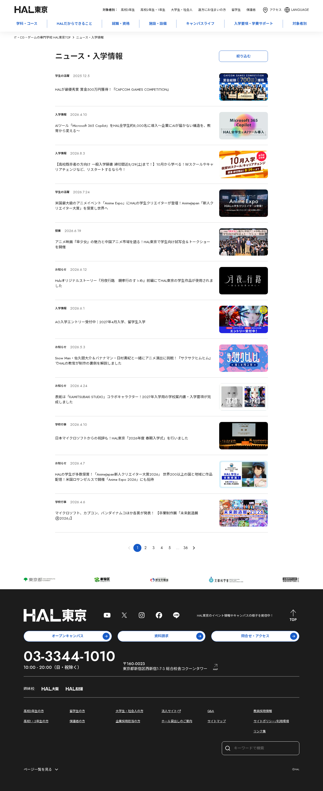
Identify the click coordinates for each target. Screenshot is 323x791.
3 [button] (154, 547)
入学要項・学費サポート (253, 23)
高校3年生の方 (34, 711)
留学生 (236, 10)
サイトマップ (216, 721)
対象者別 (299, 23)
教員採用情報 (262, 711)
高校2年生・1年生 (152, 10)
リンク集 (259, 731)
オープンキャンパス (67, 636)
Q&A (210, 711)
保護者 (251, 10)
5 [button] (170, 547)
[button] (194, 548)
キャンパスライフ (200, 23)
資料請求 (161, 636)
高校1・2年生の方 (36, 721)
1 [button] (137, 547)
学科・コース (26, 23)
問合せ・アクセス (255, 636)
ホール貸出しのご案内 (177, 721)
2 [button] (145, 547)
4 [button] (162, 547)
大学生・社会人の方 (129, 711)
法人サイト (169, 711)
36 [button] (185, 547)
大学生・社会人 (181, 10)
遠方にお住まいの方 (212, 10)
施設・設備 (158, 23)
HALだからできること (74, 23)
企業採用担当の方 (128, 721)
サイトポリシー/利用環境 (271, 721)
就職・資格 (121, 23)
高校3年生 (128, 10)
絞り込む (243, 56)
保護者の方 (77, 721)
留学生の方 (77, 711)
